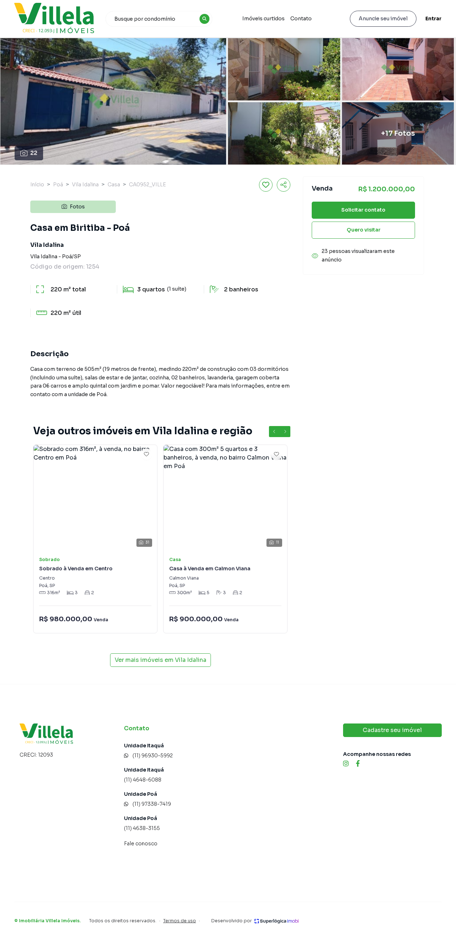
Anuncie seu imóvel (383, 18)
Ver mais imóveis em (160, 660)
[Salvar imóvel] (266, 185)
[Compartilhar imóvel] (283, 185)
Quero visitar (363, 230)
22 (33, 153)
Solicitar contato (363, 210)
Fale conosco (140, 843)
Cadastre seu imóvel (392, 730)
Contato (301, 18)
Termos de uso (179, 920)
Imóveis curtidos (263, 18)
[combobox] (158, 19)
